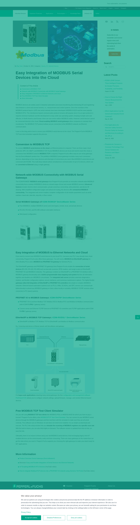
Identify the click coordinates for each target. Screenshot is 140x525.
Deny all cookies (76, 518)
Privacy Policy (26, 512)
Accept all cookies (31, 518)
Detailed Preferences (54, 518)
